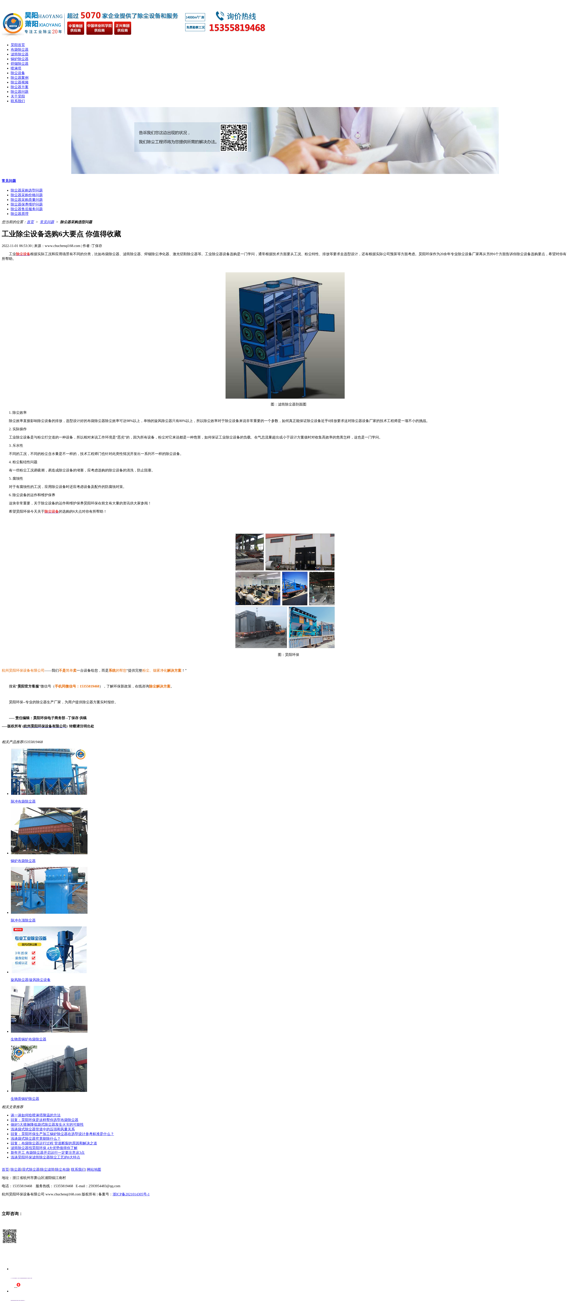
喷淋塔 (16, 68)
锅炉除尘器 (19, 59)
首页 (30, 222)
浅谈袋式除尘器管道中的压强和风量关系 (43, 1129)
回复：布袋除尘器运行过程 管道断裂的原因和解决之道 (54, 1143)
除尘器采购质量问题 (27, 200)
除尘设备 (18, 73)
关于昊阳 (18, 96)
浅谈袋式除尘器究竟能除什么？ (36, 1138)
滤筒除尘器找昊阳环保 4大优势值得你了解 (44, 1148)
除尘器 (15, 1169)
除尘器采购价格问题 (27, 195)
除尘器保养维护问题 (27, 204)
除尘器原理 (19, 214)
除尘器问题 (19, 92)
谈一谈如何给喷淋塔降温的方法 (36, 1115)
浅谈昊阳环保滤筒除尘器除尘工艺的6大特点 (45, 1157)
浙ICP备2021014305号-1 (131, 1194)
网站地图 (94, 1169)
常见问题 (9, 181)
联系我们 (18, 101)
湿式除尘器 (31, 1169)
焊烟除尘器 (19, 63)
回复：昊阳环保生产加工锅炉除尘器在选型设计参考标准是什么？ (62, 1134)
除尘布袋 (62, 1169)
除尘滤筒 (47, 1169)
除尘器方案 (19, 87)
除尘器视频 (19, 82)
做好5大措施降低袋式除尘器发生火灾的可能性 (47, 1124)
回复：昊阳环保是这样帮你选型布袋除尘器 (44, 1120)
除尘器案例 (19, 78)
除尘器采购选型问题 (27, 190)
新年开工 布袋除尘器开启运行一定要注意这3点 (48, 1152)
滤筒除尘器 (19, 54)
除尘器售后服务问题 (27, 209)
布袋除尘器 (19, 49)
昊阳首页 (18, 45)
